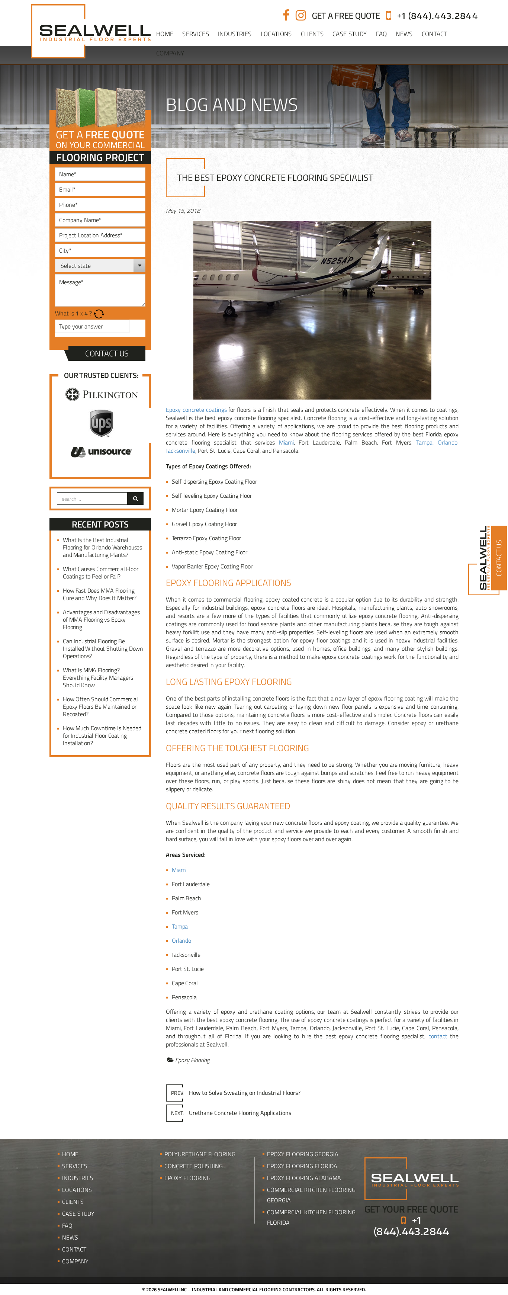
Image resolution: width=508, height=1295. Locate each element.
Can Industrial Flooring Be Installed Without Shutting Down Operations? (103, 648)
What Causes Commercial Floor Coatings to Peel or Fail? (100, 572)
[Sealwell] (411, 1177)
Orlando (447, 442)
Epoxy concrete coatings (196, 409)
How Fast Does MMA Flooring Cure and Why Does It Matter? (99, 594)
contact (437, 1036)
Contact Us (107, 353)
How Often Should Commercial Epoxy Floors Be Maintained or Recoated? (100, 706)
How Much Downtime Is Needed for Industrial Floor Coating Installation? (102, 735)
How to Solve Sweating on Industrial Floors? (235, 1092)
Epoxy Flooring (192, 1059)
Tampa (424, 442)
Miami (286, 442)
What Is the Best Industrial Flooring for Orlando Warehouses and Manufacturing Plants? (102, 547)
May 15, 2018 (183, 210)
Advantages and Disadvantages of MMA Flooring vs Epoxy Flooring (101, 619)
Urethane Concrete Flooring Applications (231, 1112)
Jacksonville (180, 450)
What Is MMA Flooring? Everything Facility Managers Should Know (98, 677)
